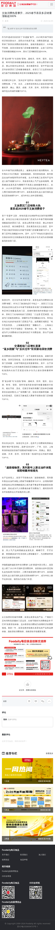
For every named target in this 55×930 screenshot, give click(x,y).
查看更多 (49, 753)
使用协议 (5, 859)
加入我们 (42, 854)
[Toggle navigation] (51, 4)
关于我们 (5, 854)
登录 (5, 719)
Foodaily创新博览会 (10, 871)
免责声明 (24, 859)
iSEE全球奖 (6, 876)
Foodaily (29, 923)
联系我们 (24, 854)
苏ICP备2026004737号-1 (27, 926)
